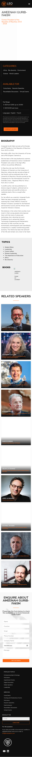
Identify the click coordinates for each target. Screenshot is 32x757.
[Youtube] (4, 751)
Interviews (7, 700)
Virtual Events (24, 92)
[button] (29, 4)
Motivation (7, 677)
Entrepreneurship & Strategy (12, 675)
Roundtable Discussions (10, 92)
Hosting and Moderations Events (13, 698)
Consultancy (7, 88)
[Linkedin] (8, 751)
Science (5, 74)
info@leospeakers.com (8, 733)
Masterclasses (8, 705)
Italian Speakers (8, 685)
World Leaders (14, 74)
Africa (5, 70)
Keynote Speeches (18, 88)
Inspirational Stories (9, 680)
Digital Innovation (8, 682)
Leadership (7, 687)
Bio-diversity (12, 70)
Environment (22, 70)
